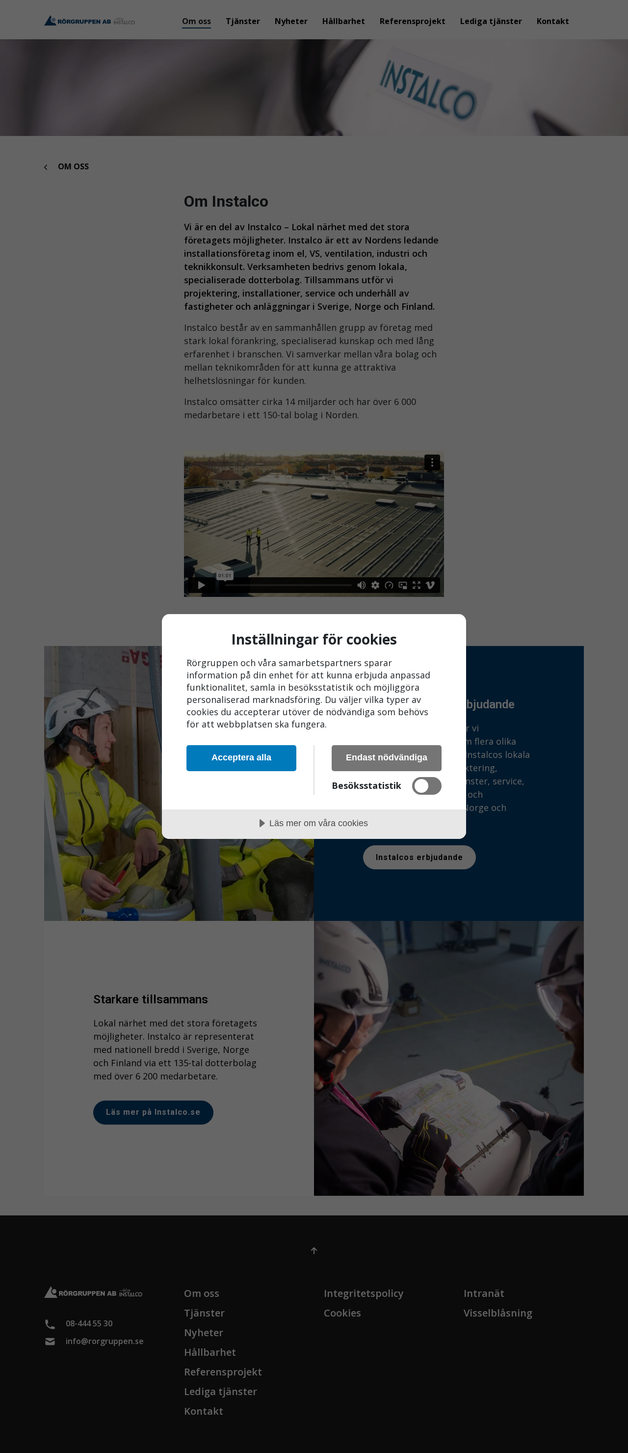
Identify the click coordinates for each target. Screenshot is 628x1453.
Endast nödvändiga (386, 757)
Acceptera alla (241, 757)
